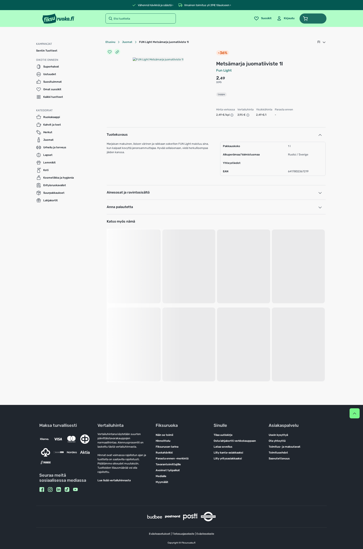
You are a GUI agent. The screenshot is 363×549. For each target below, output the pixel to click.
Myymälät (162, 482)
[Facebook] (41, 489)
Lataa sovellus (223, 446)
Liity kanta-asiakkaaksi (228, 452)
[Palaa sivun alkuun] (355, 413)
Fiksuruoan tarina (167, 446)
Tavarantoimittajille (168, 464)
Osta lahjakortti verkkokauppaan (235, 440)
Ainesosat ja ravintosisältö (128, 192)
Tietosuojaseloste (183, 533)
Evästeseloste (205, 533)
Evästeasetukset (159, 533)
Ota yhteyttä (277, 440)
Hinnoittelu (163, 440)
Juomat (127, 42)
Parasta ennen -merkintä (172, 458)
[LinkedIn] (58, 489)
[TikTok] (67, 489)
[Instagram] (50, 489)
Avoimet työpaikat (168, 470)
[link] (286, 18)
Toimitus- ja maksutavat (284, 446)
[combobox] (322, 42)
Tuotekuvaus (117, 135)
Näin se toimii (164, 434)
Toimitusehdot (278, 452)
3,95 (219, 82)
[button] (313, 18)
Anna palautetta (120, 207)
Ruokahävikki (164, 452)
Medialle (161, 476)
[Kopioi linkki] (117, 52)
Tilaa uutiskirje (223, 434)
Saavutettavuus (279, 458)
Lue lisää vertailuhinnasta (114, 480)
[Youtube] (75, 489)
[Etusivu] (58, 18)
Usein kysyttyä (278, 434)
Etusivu (110, 42)
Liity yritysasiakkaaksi (228, 458)
